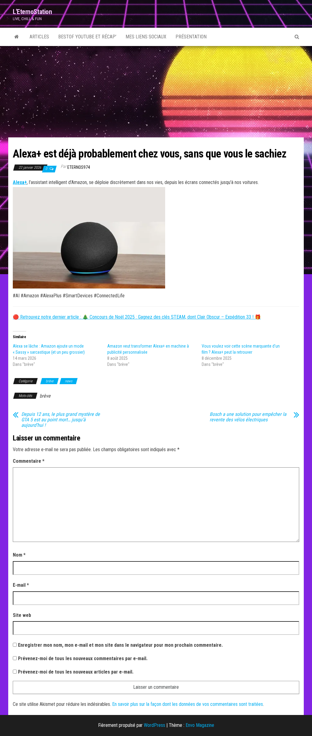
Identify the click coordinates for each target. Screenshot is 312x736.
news (68, 381)
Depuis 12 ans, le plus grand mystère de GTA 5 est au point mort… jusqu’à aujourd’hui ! (60, 420)
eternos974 (78, 167)
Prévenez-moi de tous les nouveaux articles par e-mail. (75, 672)
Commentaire (28, 461)
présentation (191, 37)
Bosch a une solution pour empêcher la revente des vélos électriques (248, 417)
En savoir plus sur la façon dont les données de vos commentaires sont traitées (187, 704)
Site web (22, 615)
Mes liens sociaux (146, 37)
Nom (19, 555)
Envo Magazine (200, 725)
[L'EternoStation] (16, 37)
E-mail (21, 585)
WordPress (154, 725)
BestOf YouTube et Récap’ (87, 37)
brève (49, 381)
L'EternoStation (32, 12)
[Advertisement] (156, 91)
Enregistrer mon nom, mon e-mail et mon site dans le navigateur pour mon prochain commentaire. (120, 645)
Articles (39, 37)
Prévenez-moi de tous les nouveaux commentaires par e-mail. (82, 658)
